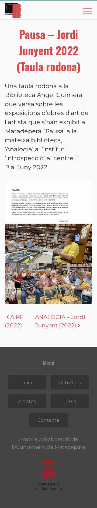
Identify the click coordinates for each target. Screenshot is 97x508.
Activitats (70, 382)
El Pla (70, 401)
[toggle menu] (84, 10)
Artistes (27, 401)
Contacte (48, 420)
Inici (27, 382)
